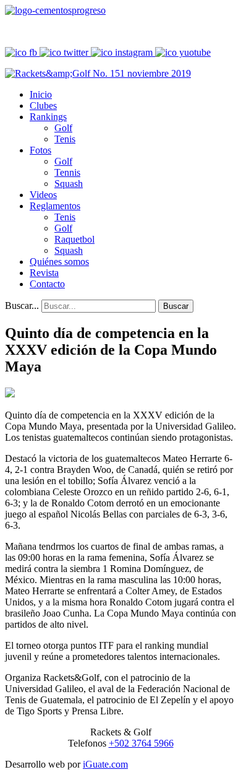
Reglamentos (55, 206)
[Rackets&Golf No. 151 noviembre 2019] (98, 73)
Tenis (64, 139)
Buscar (175, 306)
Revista (44, 272)
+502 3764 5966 (141, 743)
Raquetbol (74, 239)
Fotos (40, 150)
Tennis (67, 172)
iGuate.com (105, 764)
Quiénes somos (59, 261)
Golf (63, 128)
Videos (43, 194)
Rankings (48, 116)
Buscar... (22, 305)
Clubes (43, 105)
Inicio (41, 94)
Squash (68, 183)
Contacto (47, 284)
